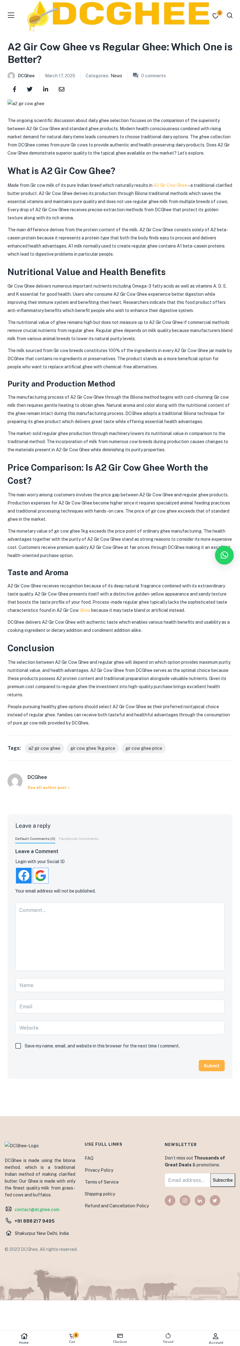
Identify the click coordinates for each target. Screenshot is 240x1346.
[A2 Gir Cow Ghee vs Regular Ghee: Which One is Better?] (14, 88)
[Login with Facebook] (24, 875)
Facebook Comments (78, 839)
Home (24, 1342)
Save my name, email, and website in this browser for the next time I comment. (102, 1045)
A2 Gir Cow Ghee (170, 185)
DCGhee (26, 75)
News (116, 75)
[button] (224, 555)
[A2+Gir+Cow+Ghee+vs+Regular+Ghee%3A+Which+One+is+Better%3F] (29, 88)
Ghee (85, 610)
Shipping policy (100, 1193)
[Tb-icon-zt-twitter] (215, 1200)
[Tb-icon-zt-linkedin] (200, 1200)
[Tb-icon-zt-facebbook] (170, 1200)
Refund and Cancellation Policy (117, 1205)
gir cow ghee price (143, 748)
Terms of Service (102, 1182)
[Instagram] (185, 1200)
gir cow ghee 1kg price (92, 748)
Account (216, 1342)
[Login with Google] (40, 875)
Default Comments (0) (35, 839)
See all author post (47, 787)
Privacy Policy (99, 1170)
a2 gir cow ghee (44, 748)
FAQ (89, 1158)
